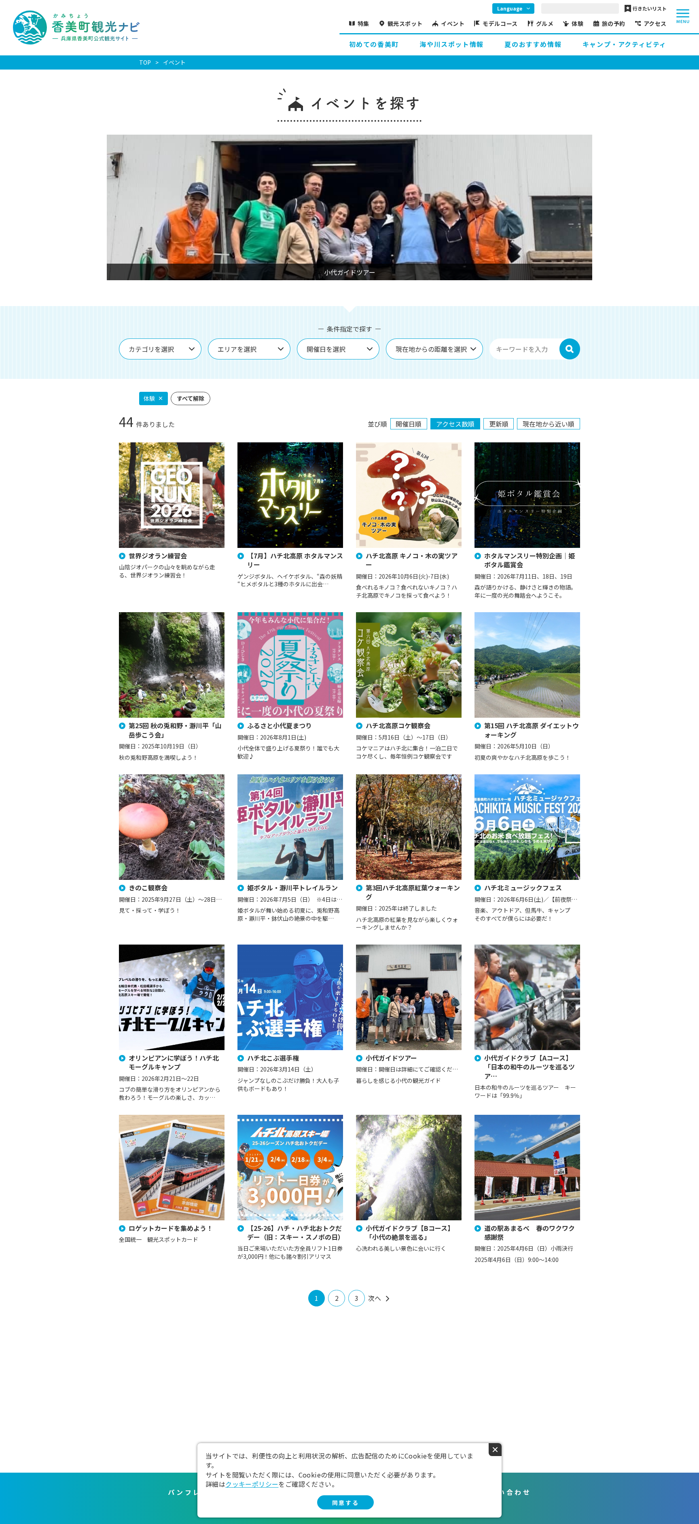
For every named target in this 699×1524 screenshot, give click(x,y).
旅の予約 (613, 23)
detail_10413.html (380, 778)
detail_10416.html (380, 446)
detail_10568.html (499, 446)
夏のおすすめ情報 (532, 44)
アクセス (655, 23)
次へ (374, 1298)
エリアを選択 (237, 349)
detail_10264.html (262, 778)
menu (683, 16)
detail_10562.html (262, 446)
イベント (452, 23)
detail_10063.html (380, 948)
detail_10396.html (262, 616)
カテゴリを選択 (151, 349)
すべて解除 (190, 398)
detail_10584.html (143, 948)
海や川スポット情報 (451, 44)
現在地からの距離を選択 (431, 349)
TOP (145, 62)
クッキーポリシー (251, 1484)
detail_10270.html (143, 446)
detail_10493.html (380, 616)
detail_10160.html (499, 948)
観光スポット (405, 23)
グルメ (545, 23)
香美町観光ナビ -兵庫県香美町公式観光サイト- (76, 27)
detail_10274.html (499, 616)
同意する (345, 1503)
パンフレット (193, 1492)
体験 (577, 23)
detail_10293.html (143, 1118)
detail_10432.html (499, 1118)
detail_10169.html (380, 1118)
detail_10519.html (143, 616)
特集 (363, 23)
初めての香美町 (374, 44)
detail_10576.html (143, 778)
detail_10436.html (262, 1118)
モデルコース (500, 23)
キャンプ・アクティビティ (624, 44)
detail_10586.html (262, 948)
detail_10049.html (499, 778)
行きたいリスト (650, 8)
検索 (569, 349)
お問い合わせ (506, 1492)
